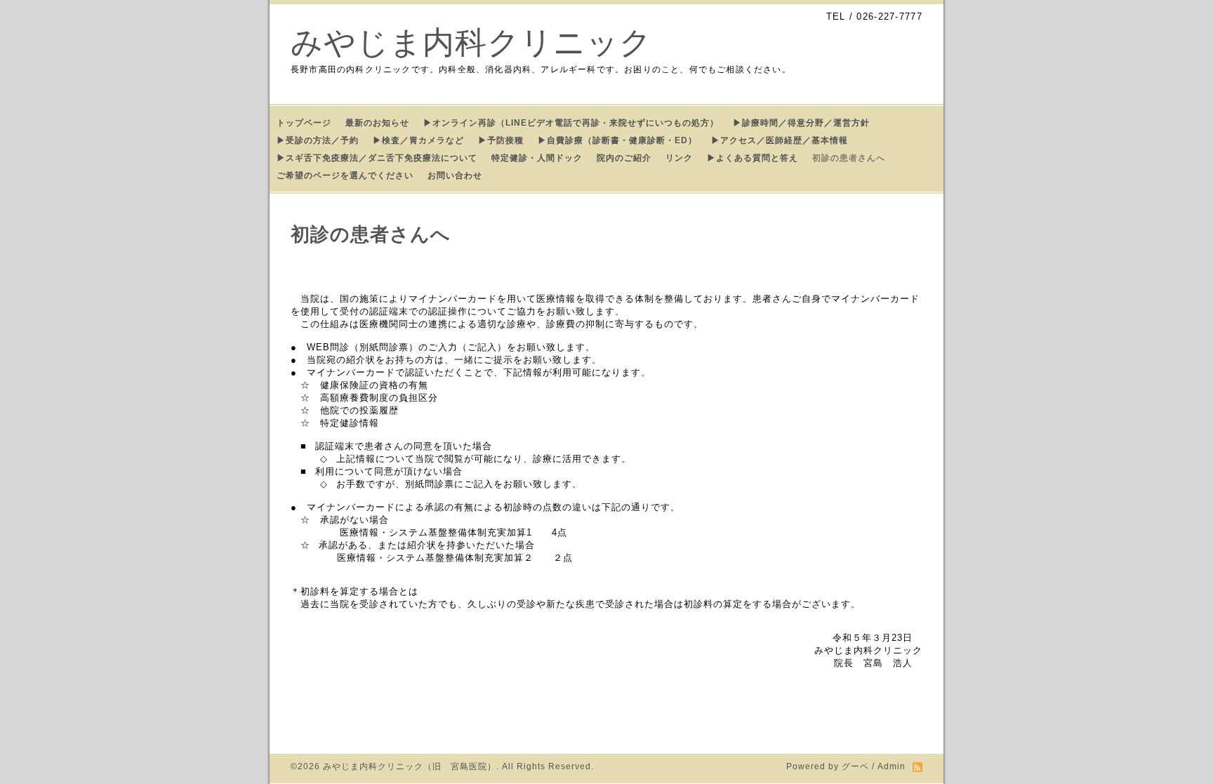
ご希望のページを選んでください (345, 175)
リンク (679, 158)
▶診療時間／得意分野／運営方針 (801, 123)
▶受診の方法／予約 (318, 140)
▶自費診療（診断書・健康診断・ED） (617, 140)
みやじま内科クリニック (471, 42)
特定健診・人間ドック (537, 158)
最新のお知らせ (377, 123)
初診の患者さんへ (848, 158)
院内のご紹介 (624, 158)
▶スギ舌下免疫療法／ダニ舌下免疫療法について (377, 158)
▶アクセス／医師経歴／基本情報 (779, 140)
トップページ (304, 123)
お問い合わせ (454, 175)
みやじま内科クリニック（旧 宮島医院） (409, 766)
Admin (891, 766)
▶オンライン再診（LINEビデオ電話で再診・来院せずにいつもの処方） (571, 123)
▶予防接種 (501, 140)
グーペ (855, 766)
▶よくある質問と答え (752, 158)
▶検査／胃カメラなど (418, 140)
